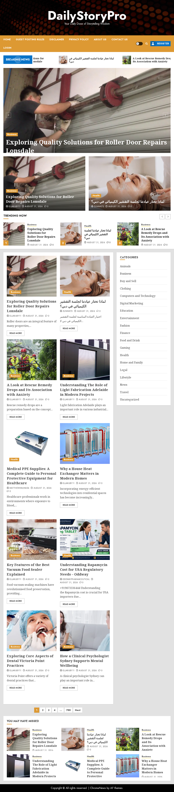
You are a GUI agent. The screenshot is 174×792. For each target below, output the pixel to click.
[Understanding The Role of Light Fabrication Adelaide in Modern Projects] (128, 234)
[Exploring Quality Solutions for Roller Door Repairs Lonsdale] (87, 114)
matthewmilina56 (19, 488)
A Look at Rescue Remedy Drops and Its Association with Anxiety (98, 234)
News (123, 385)
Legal (123, 370)
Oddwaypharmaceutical (76, 579)
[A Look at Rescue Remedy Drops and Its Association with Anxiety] (71, 234)
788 (68, 710)
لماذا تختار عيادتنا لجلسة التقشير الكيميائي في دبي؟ (127, 201)
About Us (100, 39)
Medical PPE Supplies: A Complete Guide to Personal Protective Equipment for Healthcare (31, 475)
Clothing (125, 288)
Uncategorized (129, 399)
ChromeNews (98, 788)
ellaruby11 (15, 206)
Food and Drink (130, 340)
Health (96, 195)
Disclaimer (56, 39)
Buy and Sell (128, 281)
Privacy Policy (79, 39)
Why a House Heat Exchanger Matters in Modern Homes (79, 473)
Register (163, 43)
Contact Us (119, 39)
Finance (125, 333)
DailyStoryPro (87, 15)
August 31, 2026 (34, 206)
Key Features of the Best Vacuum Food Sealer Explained (28, 569)
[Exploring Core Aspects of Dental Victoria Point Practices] (32, 630)
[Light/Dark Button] (139, 43)
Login (7, 47)
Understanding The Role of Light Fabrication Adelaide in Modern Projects (155, 236)
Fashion (125, 325)
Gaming (125, 348)
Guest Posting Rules (30, 39)
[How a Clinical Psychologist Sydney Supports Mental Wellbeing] (85, 630)
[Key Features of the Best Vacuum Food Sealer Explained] (32, 539)
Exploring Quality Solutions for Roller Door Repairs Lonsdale (86, 146)
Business (11, 134)
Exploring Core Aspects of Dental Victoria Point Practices (30, 661)
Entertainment (129, 318)
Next (78, 710)
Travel (124, 392)
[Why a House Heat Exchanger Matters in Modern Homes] (85, 443)
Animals (125, 266)
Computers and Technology (137, 296)
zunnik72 (99, 206)
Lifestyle (125, 377)
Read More (16, 333)
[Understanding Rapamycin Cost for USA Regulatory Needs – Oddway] (85, 539)
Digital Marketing (131, 303)
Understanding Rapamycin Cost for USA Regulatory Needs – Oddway (83, 569)
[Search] (146, 43)
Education (126, 310)
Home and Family (131, 362)
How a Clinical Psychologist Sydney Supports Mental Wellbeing (84, 661)
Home (7, 39)
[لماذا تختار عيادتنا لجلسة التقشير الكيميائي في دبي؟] (130, 183)
